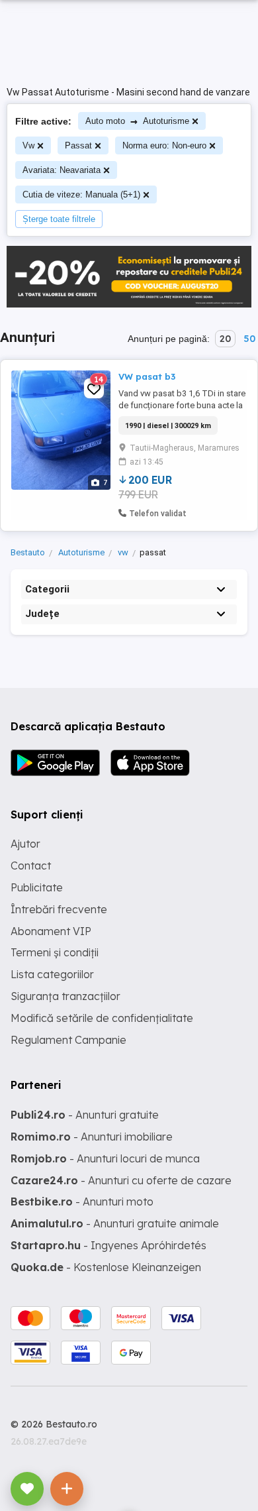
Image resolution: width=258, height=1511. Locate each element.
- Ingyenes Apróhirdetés (108, 1245)
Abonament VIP (51, 931)
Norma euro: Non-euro (164, 145)
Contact (31, 865)
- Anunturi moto (82, 1201)
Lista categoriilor (52, 974)
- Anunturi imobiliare (92, 1136)
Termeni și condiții (55, 952)
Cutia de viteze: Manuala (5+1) (81, 194)
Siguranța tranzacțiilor (65, 996)
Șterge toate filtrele (58, 219)
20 (225, 339)
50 (249, 339)
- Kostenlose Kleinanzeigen (106, 1267)
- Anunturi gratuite (85, 1114)
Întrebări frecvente (59, 909)
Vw (28, 145)
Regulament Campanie (68, 1039)
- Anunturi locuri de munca (105, 1158)
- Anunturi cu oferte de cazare (121, 1180)
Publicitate (37, 887)
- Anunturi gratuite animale (115, 1223)
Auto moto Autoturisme (137, 121)
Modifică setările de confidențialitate (102, 1018)
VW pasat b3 (146, 376)
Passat (78, 145)
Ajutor (25, 843)
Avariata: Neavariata (61, 170)
